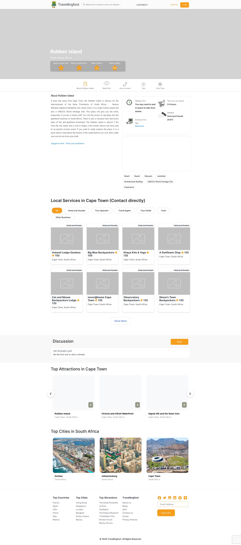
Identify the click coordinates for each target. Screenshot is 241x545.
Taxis (163, 210)
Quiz (124, 509)
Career (125, 516)
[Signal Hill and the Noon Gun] (167, 392)
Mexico (56, 519)
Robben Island (62, 413)
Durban (59, 476)
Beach (127, 176)
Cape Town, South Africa (66, 417)
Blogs (125, 506)
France (56, 502)
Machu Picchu (106, 523)
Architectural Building (133, 181)
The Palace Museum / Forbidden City (108, 514)
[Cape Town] (167, 455)
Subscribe (166, 513)
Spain (55, 506)
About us (126, 502)
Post (179, 341)
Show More (120, 321)
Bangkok (80, 513)
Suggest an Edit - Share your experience (67, 143)
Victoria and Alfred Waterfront (117, 413)
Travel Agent (124, 210)
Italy (55, 516)
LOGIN (184, 5)
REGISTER (174, 5)
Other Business (63, 217)
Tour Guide (145, 210)
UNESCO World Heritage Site (160, 181)
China (55, 513)
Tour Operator (102, 210)
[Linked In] (175, 497)
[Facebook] (159, 497)
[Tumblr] (185, 497)
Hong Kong (81, 502)
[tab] (85, 85)
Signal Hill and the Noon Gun (163, 413)
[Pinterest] (180, 498)
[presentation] (50, 393)
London (79, 509)
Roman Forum (105, 519)
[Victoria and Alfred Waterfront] (120, 392)
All (57, 210)
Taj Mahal (103, 509)
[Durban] (74, 455)
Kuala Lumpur (82, 516)
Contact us (127, 513)
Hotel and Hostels (76, 210)
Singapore (81, 506)
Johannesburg (109, 476)
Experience (129, 187)
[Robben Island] (74, 392)
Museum (148, 176)
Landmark (161, 176)
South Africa (60, 479)
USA (55, 509)
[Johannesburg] (120, 455)
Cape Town (154, 476)
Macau (79, 519)
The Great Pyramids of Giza (108, 504)
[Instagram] (170, 497)
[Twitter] (165, 497)
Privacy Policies (129, 519)
